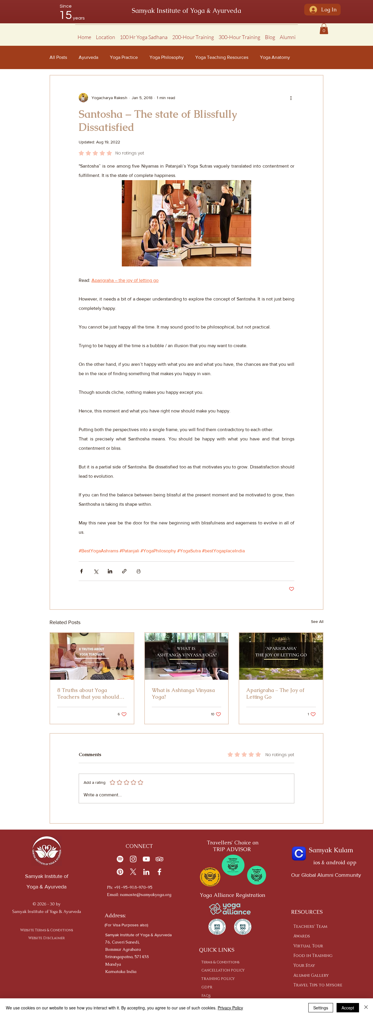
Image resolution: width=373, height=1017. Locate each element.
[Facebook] (159, 871)
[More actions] (290, 97)
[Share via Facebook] (81, 571)
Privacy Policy (230, 1008)
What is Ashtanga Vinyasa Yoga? (183, 693)
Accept (348, 1008)
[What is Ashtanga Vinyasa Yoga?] (186, 656)
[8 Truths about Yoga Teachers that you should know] (92, 656)
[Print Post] (138, 571)
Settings (320, 1008)
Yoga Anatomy (275, 57)
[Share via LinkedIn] (110, 571)
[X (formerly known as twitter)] (133, 871)
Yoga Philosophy (166, 57)
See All (317, 621)
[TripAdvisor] (159, 859)
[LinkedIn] (146, 871)
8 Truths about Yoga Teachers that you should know (88, 693)
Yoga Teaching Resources (221, 57)
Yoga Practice (124, 57)
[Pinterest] (120, 871)
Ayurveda (88, 57)
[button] (105, 34)
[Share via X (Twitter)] (95, 571)
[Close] (366, 1007)
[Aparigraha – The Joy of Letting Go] (281, 656)
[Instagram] (133, 859)
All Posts (58, 57)
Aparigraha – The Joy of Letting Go (275, 693)
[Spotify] (120, 859)
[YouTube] (146, 859)
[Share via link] (124, 571)
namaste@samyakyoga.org (145, 894)
